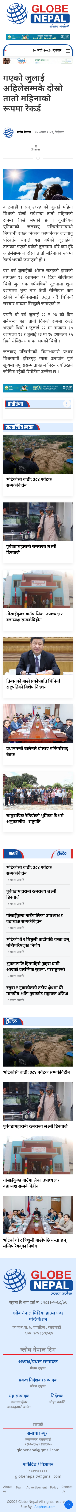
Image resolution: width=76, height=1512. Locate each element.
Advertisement (36, 1487)
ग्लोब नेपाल (24, 133)
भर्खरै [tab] (13, 853)
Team (19, 1487)
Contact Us (66, 1489)
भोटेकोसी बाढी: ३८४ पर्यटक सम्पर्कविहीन (36, 1072)
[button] (68, 51)
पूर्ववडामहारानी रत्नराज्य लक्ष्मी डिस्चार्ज (35, 1126)
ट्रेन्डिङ (11, 1021)
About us (7, 1489)
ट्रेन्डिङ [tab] (61, 853)
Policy (54, 1487)
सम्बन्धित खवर (19, 427)
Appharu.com (44, 1507)
